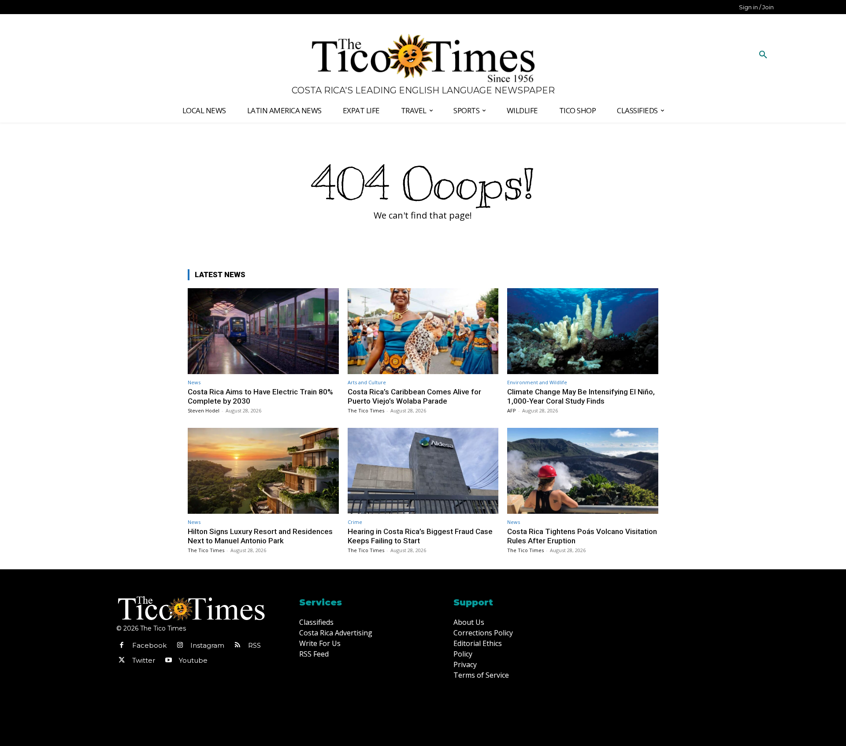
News (194, 382)
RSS (254, 645)
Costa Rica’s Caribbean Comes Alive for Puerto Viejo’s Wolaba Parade (414, 396)
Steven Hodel (203, 410)
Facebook (149, 645)
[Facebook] (121, 645)
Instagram (207, 645)
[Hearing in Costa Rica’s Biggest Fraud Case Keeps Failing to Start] (423, 471)
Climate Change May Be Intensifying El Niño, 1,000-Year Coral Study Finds (581, 396)
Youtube (193, 660)
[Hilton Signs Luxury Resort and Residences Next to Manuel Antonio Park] (263, 471)
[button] (763, 55)
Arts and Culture (367, 382)
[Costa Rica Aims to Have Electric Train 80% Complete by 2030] (263, 331)
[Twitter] (121, 660)
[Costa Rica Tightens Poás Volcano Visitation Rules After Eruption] (582, 471)
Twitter (143, 660)
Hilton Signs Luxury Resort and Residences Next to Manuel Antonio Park (260, 536)
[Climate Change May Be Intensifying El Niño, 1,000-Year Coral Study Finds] (582, 331)
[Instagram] (179, 645)
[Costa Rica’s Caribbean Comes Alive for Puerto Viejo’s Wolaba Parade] (423, 331)
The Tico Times (366, 410)
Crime (355, 522)
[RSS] (237, 645)
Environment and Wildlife (537, 382)
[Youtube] (168, 660)
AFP (511, 410)
